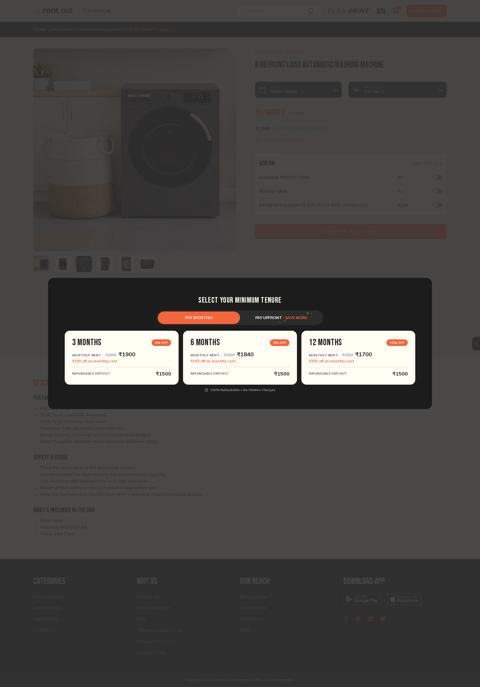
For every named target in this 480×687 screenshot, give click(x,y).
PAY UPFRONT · (281, 317)
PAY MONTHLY (199, 317)
